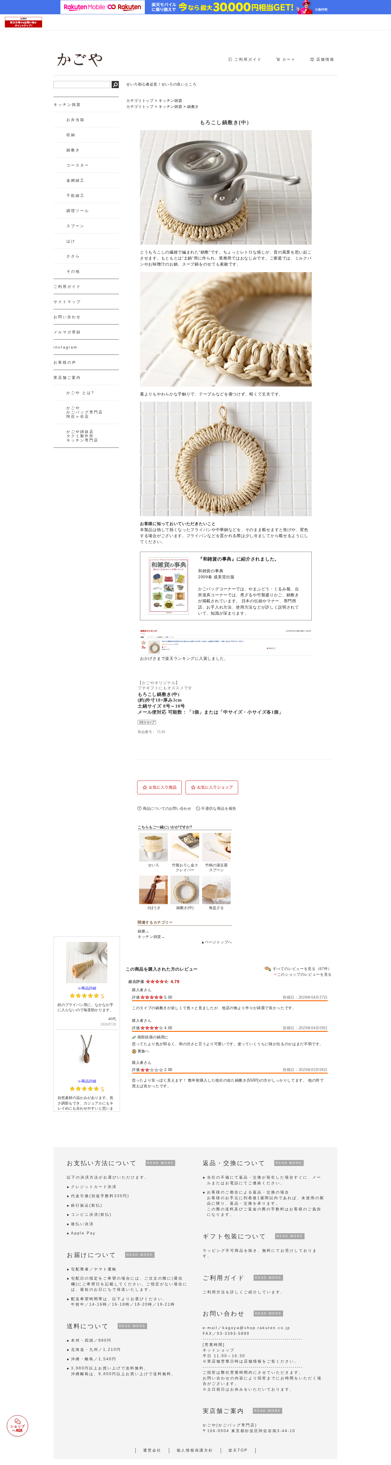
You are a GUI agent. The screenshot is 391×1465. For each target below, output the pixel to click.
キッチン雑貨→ (151, 937)
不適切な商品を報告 (218, 808)
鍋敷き (193, 106)
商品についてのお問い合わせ (167, 808)
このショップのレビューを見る (304, 974)
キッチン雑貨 (170, 100)
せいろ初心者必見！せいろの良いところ (161, 84)
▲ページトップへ (216, 942)
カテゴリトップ (139, 100)
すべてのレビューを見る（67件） (302, 969)
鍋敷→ (143, 931)
